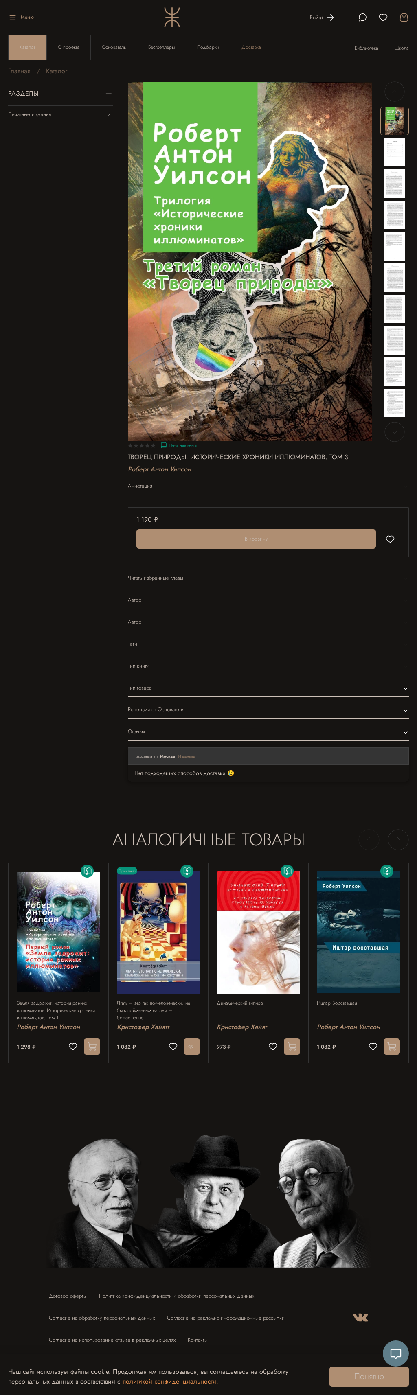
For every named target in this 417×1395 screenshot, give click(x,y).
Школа (402, 48)
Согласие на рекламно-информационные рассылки (226, 1318)
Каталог (27, 47)
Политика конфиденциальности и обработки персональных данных (176, 1296)
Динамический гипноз (240, 1003)
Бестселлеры (161, 47)
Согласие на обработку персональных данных (102, 1318)
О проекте (68, 47)
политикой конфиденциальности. (170, 1381)
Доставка (251, 47)
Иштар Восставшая (337, 1003)
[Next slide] (394, 432)
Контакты (198, 1340)
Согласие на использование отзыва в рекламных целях (112, 1340)
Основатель (114, 47)
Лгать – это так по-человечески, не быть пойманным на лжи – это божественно (153, 1010)
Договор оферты (68, 1296)
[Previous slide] (394, 91)
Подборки (208, 47)
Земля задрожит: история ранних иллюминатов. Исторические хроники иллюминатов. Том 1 (56, 1010)
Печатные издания (29, 114)
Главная (19, 71)
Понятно (369, 1376)
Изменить (186, 756)
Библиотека (366, 48)
